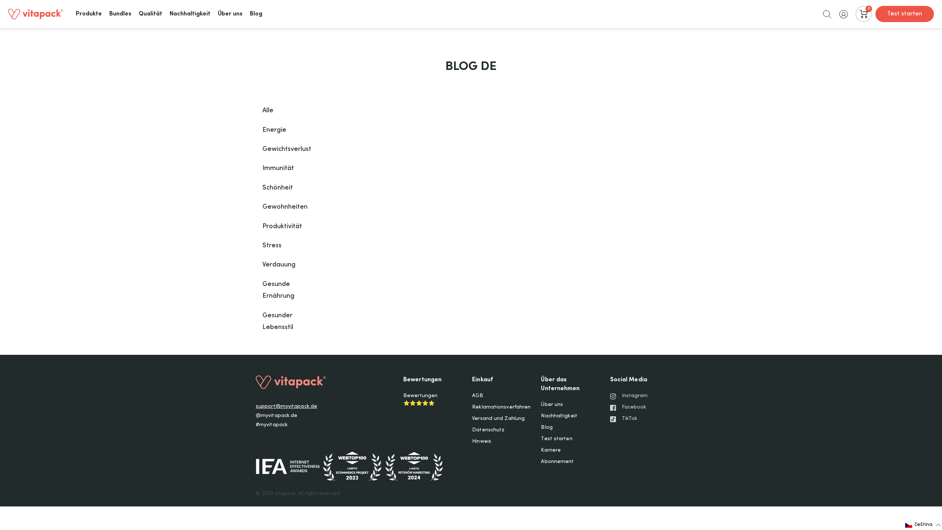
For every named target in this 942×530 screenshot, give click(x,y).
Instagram (635, 396)
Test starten (904, 14)
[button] (827, 14)
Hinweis (481, 441)
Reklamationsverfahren (501, 407)
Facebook (634, 407)
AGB (477, 396)
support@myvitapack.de (286, 406)
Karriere (551, 450)
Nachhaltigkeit (559, 416)
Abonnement (557, 461)
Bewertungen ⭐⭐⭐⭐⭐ (420, 399)
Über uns (552, 404)
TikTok (630, 418)
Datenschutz (488, 430)
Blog (546, 427)
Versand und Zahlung (498, 418)
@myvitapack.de (276, 415)
